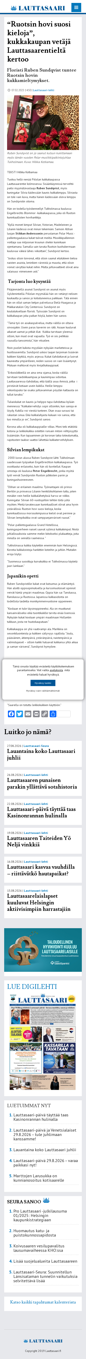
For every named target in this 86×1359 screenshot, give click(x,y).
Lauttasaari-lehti (43, 90)
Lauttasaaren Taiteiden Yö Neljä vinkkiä (39, 841)
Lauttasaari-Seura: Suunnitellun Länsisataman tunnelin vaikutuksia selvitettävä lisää (45, 1276)
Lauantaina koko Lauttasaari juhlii (41, 754)
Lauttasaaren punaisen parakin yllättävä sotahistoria (42, 783)
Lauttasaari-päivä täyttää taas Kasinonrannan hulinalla (41, 812)
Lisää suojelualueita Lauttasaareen (45, 1261)
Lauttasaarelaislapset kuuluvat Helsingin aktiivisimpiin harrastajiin (39, 903)
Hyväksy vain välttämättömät (43, 690)
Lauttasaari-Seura (36, 746)
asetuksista (56, 670)
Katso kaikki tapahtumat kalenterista (43, 1302)
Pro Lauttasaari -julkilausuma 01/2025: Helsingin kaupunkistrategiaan (40, 1215)
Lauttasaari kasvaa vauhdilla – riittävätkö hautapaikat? (41, 870)
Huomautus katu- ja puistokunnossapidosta (34, 1233)
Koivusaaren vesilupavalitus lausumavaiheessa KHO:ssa (38, 1248)
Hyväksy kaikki (43, 683)
